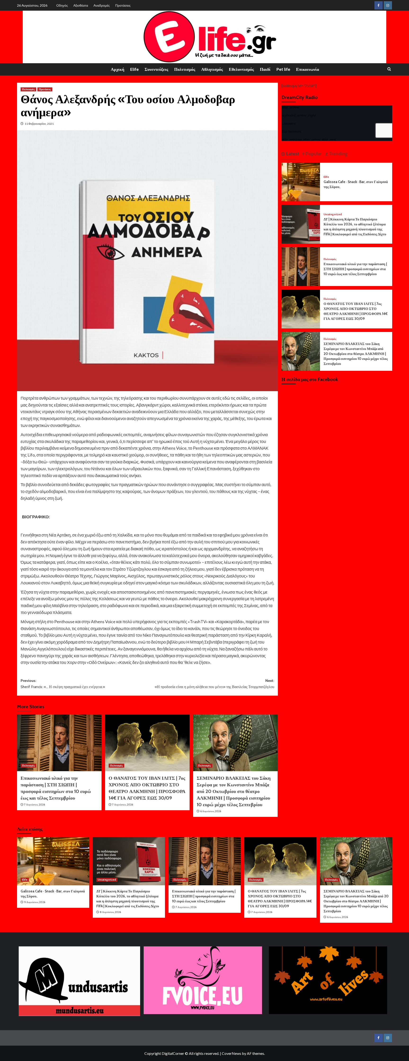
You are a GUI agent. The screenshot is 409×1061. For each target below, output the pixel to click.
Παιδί (265, 69)
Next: (214, 683)
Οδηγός (62, 5)
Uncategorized (333, 214)
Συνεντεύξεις (156, 69)
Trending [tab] (337, 154)
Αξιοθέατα (80, 5)
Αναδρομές (101, 5)
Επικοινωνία (307, 69)
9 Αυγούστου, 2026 (34, 902)
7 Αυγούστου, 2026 (34, 804)
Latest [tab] (292, 154)
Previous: (63, 683)
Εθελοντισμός (241, 69)
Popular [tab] (313, 154)
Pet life (283, 69)
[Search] (389, 69)
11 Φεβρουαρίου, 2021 (39, 123)
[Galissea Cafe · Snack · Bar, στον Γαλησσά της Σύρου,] (300, 181)
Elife (134, 69)
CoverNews (231, 1053)
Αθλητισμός (212, 69)
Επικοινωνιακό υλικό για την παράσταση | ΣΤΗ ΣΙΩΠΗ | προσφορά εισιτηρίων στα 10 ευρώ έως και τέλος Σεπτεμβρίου (355, 269)
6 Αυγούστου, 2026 (210, 811)
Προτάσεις (123, 5)
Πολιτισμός (184, 69)
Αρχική (117, 69)
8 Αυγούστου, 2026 (110, 912)
